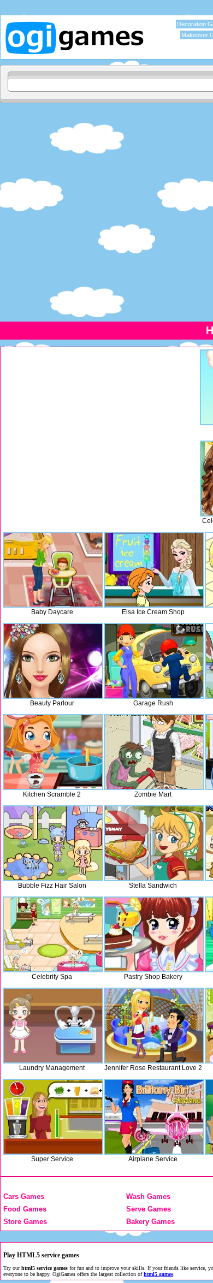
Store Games (25, 1221)
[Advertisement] (106, 211)
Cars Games (23, 1196)
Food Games (24, 1209)
